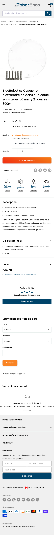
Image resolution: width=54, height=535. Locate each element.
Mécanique (33, 21)
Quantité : (6, 151)
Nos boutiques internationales (13, 488)
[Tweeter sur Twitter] (45, 170)
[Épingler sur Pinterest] (40, 170)
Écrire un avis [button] (27, 302)
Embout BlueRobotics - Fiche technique (20, 274)
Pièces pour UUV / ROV (8, 24)
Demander (33, 191)
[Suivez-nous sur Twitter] (9, 499)
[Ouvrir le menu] (4, 5)
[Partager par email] (49, 170)
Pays (5, 324)
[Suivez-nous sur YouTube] (23, 499)
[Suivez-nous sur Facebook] (4, 499)
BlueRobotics (9, 109)
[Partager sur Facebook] (35, 170)
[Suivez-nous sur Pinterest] (18, 499)
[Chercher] (48, 13)
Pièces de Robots (21, 21)
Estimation (10, 363)
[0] (49, 5)
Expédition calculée (19, 126)
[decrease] (14, 151)
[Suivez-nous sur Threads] (37, 499)
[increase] (30, 151)
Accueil (3, 21)
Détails (7, 191)
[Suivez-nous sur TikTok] (28, 499)
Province (6, 336)
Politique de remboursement (14, 374)
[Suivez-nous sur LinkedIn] (33, 499)
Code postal (7, 347)
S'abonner (27, 476)
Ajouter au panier (27, 160)
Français (38, 488)
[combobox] (24, 13)
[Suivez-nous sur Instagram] (14, 499)
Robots (11, 21)
